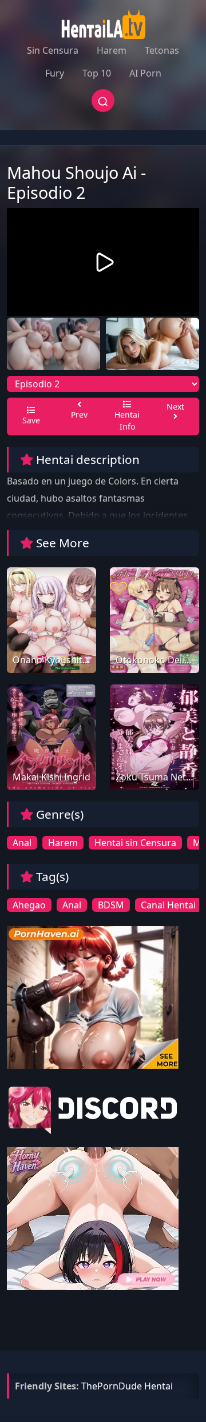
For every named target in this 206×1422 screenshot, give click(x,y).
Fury (54, 73)
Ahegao (29, 905)
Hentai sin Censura (135, 842)
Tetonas (162, 50)
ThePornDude (111, 1386)
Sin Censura (52, 50)
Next (175, 406)
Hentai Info (127, 420)
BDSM (111, 905)
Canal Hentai (168, 905)
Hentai (158, 1386)
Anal (22, 842)
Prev (79, 414)
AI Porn (145, 73)
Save (31, 420)
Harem (111, 50)
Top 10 (96, 73)
